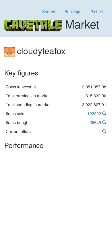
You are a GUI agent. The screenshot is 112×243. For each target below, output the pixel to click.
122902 (94, 113)
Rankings (72, 11)
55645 (96, 122)
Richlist (96, 11)
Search (48, 11)
